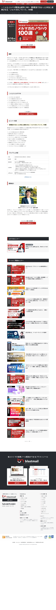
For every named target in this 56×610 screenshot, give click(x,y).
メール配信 (43, 497)
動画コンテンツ (44, 521)
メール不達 (43, 501)
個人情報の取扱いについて (31, 542)
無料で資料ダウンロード (38, 483)
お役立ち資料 (50, 1)
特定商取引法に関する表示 (40, 542)
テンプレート (23, 499)
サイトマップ (18, 542)
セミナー (42, 516)
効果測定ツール (23, 505)
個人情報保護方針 (23, 542)
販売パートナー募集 (24, 517)
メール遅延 (43, 502)
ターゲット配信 (23, 501)
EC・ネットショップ (45, 513)
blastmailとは (23, 494)
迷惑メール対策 (44, 496)
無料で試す (17, 483)
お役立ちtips (44, 508)
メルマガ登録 (43, 1)
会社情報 (13, 542)
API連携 (22, 508)
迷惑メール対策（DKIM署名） (26, 506)
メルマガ (43, 499)
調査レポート (44, 511)
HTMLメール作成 (24, 498)
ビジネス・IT (44, 509)
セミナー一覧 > (28, 441)
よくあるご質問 (23, 512)
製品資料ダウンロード (24, 514)
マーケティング (44, 506)
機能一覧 (22, 496)
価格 (21, 511)
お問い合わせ (9, 500)
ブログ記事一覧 (44, 494)
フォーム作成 (23, 503)
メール (43, 504)
